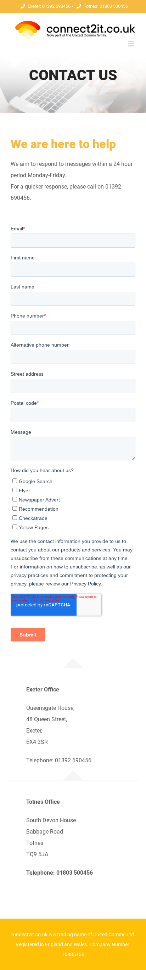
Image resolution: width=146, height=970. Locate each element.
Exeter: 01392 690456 (49, 6)
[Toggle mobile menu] (131, 43)
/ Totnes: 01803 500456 (99, 6)
